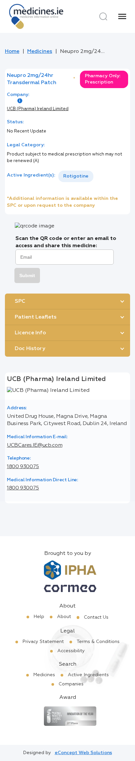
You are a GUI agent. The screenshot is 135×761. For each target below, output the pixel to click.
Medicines (39, 51)
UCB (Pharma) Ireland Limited (37, 109)
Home (12, 51)
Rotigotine (75, 176)
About (64, 616)
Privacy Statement (43, 641)
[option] (75, 176)
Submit (27, 275)
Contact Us (96, 617)
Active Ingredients (88, 675)
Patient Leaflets (35, 317)
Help (39, 616)
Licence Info (30, 333)
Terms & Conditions (98, 641)
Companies (71, 684)
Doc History (30, 348)
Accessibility (71, 651)
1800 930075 (23, 466)
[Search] (103, 16)
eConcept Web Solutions (83, 752)
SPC (20, 301)
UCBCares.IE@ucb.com (34, 445)
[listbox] (75, 176)
